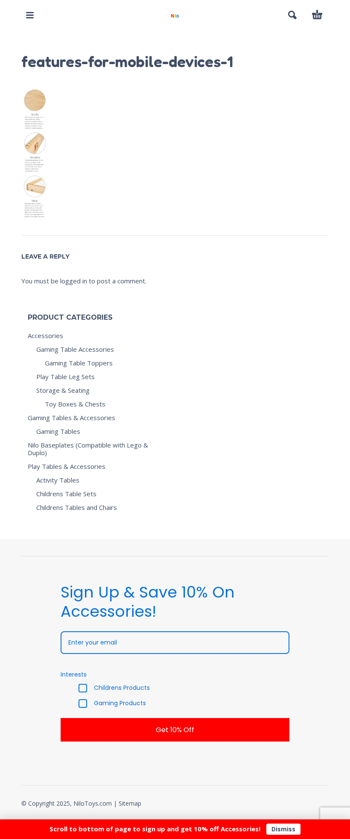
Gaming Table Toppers (79, 363)
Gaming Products (120, 703)
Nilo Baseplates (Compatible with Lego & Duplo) (88, 448)
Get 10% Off (175, 730)
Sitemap (130, 803)
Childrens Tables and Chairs (76, 507)
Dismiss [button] (283, 829)
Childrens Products (122, 688)
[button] (30, 15)
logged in (73, 281)
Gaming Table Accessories (75, 349)
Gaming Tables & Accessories (71, 417)
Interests (74, 674)
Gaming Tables (58, 431)
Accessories (45, 335)
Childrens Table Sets (66, 494)
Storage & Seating (63, 390)
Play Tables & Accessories (66, 466)
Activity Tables (57, 480)
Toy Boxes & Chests (75, 404)
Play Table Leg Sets (65, 376)
